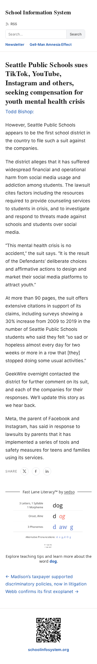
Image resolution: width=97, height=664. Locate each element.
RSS (14, 24)
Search (76, 34)
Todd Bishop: (19, 111)
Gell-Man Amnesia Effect (51, 44)
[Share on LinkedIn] (47, 471)
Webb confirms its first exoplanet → (42, 591)
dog (53, 561)
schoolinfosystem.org (48, 649)
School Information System (38, 12)
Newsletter (14, 44)
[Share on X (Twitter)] (24, 471)
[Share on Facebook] (36, 471)
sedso (69, 491)
